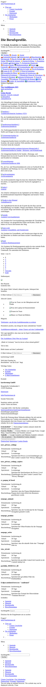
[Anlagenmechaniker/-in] (9, 135)
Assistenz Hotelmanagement (10, 243)
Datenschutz (12, 410)
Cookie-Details (22, 441)
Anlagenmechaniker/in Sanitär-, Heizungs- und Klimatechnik (21, 150)
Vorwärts (8, 271)
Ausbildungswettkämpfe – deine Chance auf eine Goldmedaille (22, 329)
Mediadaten (13, 17)
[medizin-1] (5, 111)
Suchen (4, 53)
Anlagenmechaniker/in (8, 137)
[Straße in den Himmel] (9, 200)
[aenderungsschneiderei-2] (10, 124)
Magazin (8, 603)
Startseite (8, 601)
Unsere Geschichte (15, 9)
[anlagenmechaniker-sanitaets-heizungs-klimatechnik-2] (20, 148)
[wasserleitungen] (7, 161)
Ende (7, 273)
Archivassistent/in (7, 176)
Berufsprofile (9, 605)
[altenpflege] (5, 97)
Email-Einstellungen (23, 410)
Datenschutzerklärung (20, 423)
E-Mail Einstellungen (12, 375)
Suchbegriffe (5, 51)
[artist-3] (4, 187)
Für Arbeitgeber (10, 15)
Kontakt (12, 11)
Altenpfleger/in (6, 99)
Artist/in (3, 189)
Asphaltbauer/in (6, 202)
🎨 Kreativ (13, 55)
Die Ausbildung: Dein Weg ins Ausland (14, 338)
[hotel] (3, 241)
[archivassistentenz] (8, 174)
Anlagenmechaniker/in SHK (10, 163)
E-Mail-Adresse (6, 295)
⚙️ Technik (5, 55)
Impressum (13, 13)
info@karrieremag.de (8, 4)
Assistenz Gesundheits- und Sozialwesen (14, 230)
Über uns (8, 7)
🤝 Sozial (20, 55)
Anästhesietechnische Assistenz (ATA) (14, 113)
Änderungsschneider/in (8, 126)
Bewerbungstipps (11, 607)
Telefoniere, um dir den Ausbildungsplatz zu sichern (18, 322)
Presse (11, 19)
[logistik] (4, 215)
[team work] (5, 228)
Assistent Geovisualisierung (10, 217)
